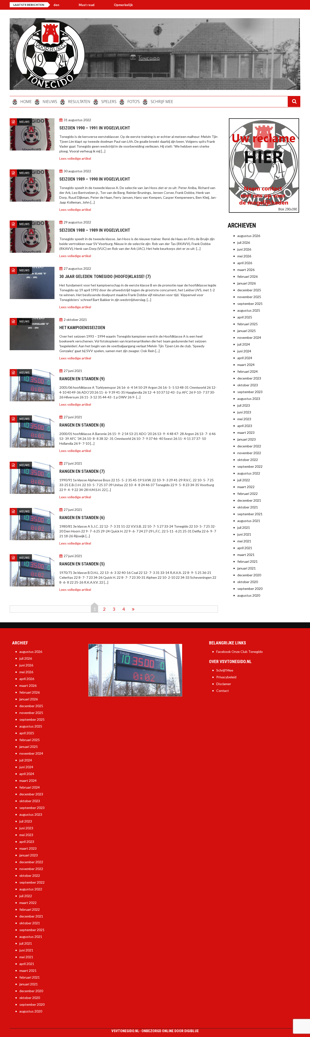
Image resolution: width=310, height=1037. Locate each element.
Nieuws (24, 122)
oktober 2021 (247, 507)
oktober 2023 (247, 385)
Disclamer (223, 684)
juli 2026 (243, 242)
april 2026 (244, 263)
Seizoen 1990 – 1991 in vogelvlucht (94, 127)
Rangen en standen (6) (82, 517)
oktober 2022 (247, 460)
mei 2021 (244, 541)
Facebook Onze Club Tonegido (239, 651)
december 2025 (249, 290)
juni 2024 (244, 351)
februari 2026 (247, 276)
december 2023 (249, 378)
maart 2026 (246, 270)
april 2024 (244, 358)
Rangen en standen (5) (82, 563)
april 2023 (244, 426)
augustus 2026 (248, 236)
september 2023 (250, 392)
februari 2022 (247, 493)
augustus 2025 (248, 310)
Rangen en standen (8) (82, 424)
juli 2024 (243, 344)
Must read (60, 5)
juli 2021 (243, 527)
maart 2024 (246, 365)
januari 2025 (246, 331)
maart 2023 (246, 432)
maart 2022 (246, 487)
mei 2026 (244, 256)
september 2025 (250, 303)
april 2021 (244, 548)
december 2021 (249, 500)
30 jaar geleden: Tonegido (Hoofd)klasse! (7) (105, 276)
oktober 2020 (247, 582)
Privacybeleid (226, 677)
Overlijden (134, 5)
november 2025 (249, 297)
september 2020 (250, 588)
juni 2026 (244, 249)
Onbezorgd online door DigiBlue (170, 1031)
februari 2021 (247, 561)
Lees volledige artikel (75, 158)
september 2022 (250, 466)
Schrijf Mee (224, 670)
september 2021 (250, 514)
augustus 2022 (248, 473)
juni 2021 (244, 534)
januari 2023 (246, 439)
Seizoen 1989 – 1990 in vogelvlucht (94, 179)
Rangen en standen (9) (82, 378)
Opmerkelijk (96, 5)
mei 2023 (244, 419)
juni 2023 (244, 412)
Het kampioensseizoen (82, 327)
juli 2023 (243, 405)
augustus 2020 (248, 595)
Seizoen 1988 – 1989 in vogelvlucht (94, 230)
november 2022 (249, 453)
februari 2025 (247, 324)
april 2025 (244, 317)
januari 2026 (246, 283)
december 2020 (249, 575)
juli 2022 (243, 480)
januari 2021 (246, 568)
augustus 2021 (248, 521)
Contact (222, 691)
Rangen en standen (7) (82, 471)
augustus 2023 (248, 398)
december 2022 (249, 446)
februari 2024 (247, 371)
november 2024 (249, 337)
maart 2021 (246, 555)
